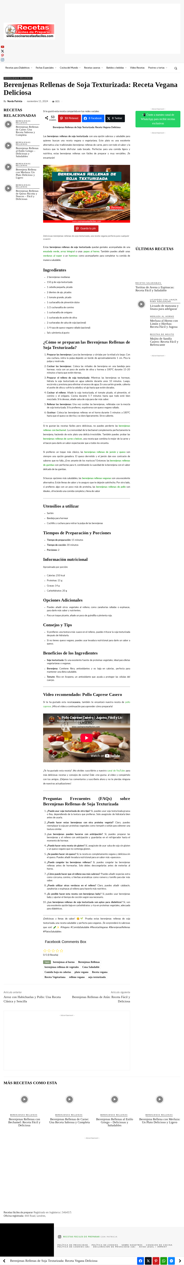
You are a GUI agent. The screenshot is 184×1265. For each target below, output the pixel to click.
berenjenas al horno (64, 962)
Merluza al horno (162, 316)
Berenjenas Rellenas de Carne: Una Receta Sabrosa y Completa (27, 130)
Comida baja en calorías (58, 972)
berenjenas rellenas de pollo (111, 487)
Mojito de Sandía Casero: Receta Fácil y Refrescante (164, 341)
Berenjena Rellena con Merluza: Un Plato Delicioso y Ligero (26, 173)
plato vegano (81, 972)
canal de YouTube (116, 771)
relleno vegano (77, 977)
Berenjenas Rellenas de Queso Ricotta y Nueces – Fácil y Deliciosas (27, 194)
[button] (175, 68)
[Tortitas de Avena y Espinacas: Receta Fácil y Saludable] (157, 266)
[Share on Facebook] (140, 1261)
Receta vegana (99, 972)
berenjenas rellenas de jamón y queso (104, 452)
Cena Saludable (90, 967)
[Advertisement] (122, 29)
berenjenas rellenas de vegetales (62, 967)
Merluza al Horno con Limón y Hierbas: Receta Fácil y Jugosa (164, 323)
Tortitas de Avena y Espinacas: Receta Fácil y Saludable (154, 289)
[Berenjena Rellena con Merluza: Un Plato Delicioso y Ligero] (8, 167)
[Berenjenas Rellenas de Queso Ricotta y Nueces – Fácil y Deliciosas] (8, 188)
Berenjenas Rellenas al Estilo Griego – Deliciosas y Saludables (27, 152)
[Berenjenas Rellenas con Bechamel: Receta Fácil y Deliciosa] (24, 1099)
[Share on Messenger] (171, 1261)
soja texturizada (97, 977)
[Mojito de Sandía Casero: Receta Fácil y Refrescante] (141, 339)
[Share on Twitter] (148, 1261)
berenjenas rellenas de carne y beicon (62, 439)
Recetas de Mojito (162, 334)
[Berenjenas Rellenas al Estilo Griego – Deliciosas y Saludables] (8, 145)
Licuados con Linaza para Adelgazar (164, 300)
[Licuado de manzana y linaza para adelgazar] (141, 304)
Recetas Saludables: (148, 283)
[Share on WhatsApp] (163, 1261)
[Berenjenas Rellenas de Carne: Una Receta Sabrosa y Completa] (8, 124)
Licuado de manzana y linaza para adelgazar (164, 307)
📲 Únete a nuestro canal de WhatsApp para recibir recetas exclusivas (158, 119)
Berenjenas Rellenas (89, 962)
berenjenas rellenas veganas (96, 478)
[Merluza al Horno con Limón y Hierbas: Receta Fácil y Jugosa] (141, 321)
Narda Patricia (14, 101)
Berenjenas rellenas (18, 78)
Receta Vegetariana (55, 977)
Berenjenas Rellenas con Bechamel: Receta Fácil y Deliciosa (24, 1122)
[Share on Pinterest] (156, 1261)
